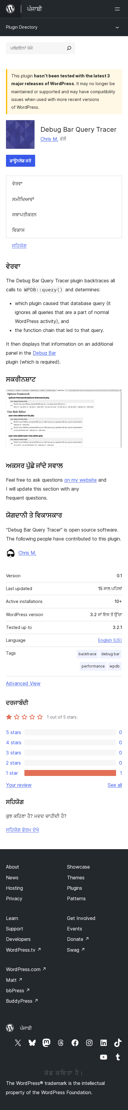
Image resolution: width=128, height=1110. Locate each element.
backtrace (87, 654)
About (12, 867)
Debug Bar (44, 353)
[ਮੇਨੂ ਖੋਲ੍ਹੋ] (118, 9)
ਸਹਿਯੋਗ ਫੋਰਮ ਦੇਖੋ (22, 830)
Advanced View (23, 683)
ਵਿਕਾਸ (18, 230)
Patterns (76, 898)
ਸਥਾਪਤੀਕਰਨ (24, 215)
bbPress (18, 990)
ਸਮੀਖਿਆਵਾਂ (23, 199)
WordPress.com (26, 969)
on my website (80, 480)
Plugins (74, 888)
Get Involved (81, 918)
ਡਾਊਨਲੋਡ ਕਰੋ (20, 160)
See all (115, 785)
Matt (14, 980)
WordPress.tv (23, 950)
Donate (78, 939)
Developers (18, 939)
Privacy (14, 898)
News (12, 878)
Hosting (14, 888)
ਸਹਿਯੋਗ (19, 246)
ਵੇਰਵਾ (17, 183)
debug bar (110, 654)
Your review (19, 785)
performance (93, 666)
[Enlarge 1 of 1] (114, 397)
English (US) (110, 640)
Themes (76, 878)
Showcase (78, 867)
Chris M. (49, 139)
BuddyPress (22, 1001)
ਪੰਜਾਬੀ (26, 1028)
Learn (12, 918)
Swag (76, 950)
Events (74, 929)
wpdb (115, 666)
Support (14, 929)
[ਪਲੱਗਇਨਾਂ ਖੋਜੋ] (69, 48)
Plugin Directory (22, 27)
